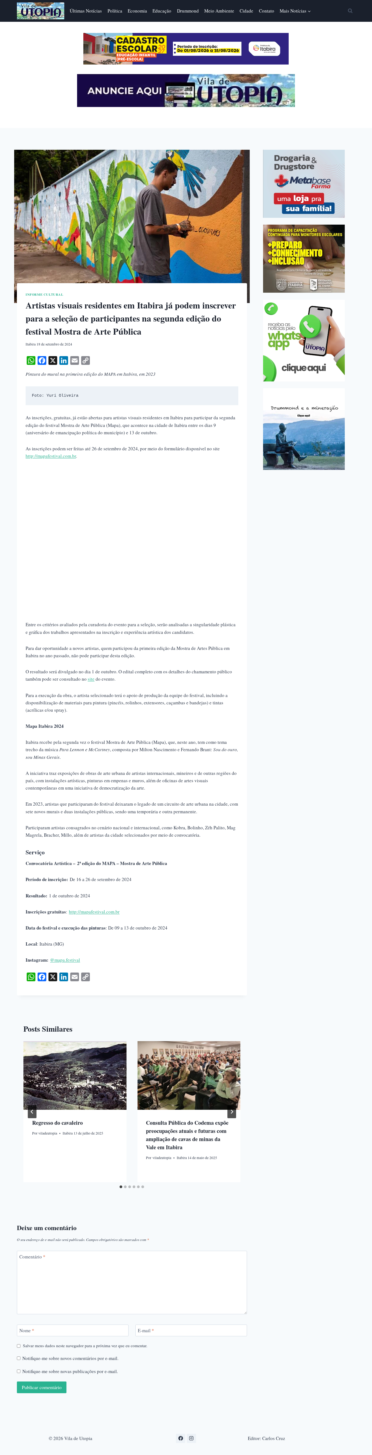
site (91, 679)
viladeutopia (47, 1132)
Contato (266, 11)
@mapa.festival (65, 960)
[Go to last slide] (32, 1111)
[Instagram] (191, 1438)
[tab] (121, 1186)
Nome (26, 1331)
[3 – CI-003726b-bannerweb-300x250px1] (304, 259)
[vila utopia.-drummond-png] (304, 429)
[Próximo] (231, 1111)
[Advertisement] (132, 506)
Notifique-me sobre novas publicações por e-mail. (70, 1371)
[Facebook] (180, 1438)
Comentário (32, 1257)
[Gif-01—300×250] (304, 184)
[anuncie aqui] (186, 105)
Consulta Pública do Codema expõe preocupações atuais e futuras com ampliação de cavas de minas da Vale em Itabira (187, 1134)
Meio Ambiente (219, 11)
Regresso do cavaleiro (57, 1122)
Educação (162, 11)
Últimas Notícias (86, 11)
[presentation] (74, 1075)
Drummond (188, 11)
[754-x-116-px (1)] (186, 63)
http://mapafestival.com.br (51, 456)
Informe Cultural (44, 294)
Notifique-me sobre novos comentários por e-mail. (70, 1358)
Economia (137, 11)
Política (115, 11)
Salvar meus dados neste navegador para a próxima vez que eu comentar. (85, 1345)
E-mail (146, 1331)
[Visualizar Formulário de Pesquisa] (350, 11)
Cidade (246, 11)
